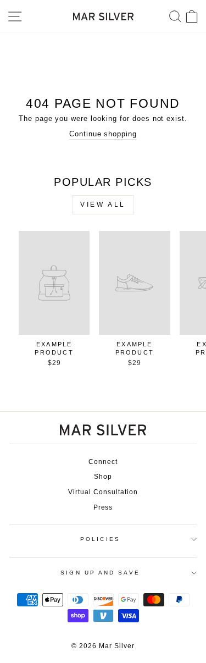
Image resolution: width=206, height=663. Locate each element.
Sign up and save (100, 573)
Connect (103, 462)
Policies (100, 539)
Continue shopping (103, 134)
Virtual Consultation (102, 492)
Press (103, 507)
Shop (103, 476)
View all (103, 204)
